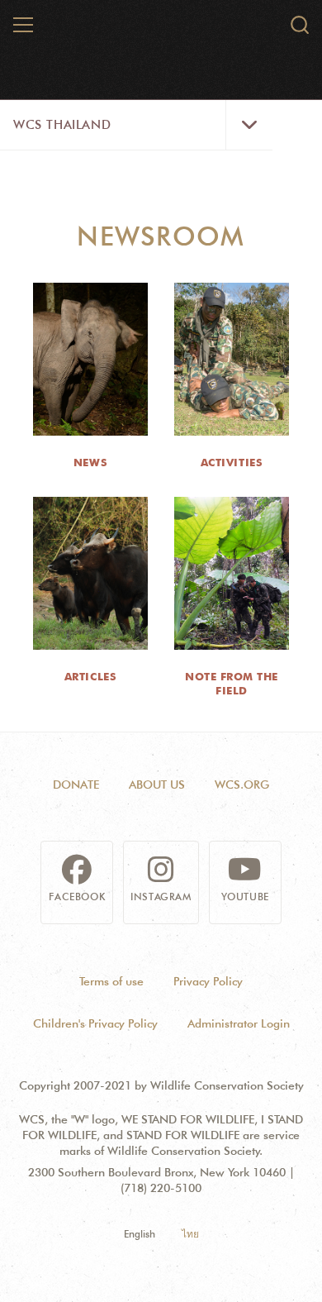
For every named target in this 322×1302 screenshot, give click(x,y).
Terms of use (111, 981)
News (90, 462)
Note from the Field (231, 683)
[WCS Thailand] (162, 31)
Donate (76, 784)
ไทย (190, 1234)
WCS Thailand (62, 124)
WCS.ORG (242, 784)
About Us (157, 784)
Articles (90, 676)
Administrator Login (238, 1023)
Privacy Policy (208, 981)
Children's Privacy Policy (95, 1023)
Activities (232, 462)
